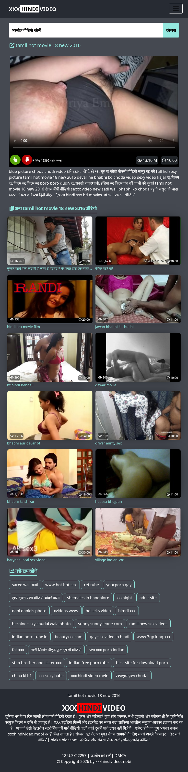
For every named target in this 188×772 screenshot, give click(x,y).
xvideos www (66, 610)
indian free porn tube (89, 662)
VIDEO (33, 9)
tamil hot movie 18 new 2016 (94, 695)
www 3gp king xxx (153, 636)
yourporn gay (118, 584)
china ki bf (21, 675)
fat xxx (18, 649)
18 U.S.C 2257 (74, 755)
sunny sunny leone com (100, 623)
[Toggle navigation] (176, 8)
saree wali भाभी (25, 584)
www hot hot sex (61, 584)
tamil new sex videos (148, 623)
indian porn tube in (29, 636)
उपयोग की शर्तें (100, 755)
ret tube (91, 584)
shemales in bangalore (88, 597)
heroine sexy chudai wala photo (41, 623)
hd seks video (98, 610)
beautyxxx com (68, 636)
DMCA (120, 755)
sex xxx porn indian (106, 649)
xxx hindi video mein (89, 675)
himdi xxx (127, 610)
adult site (148, 597)
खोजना (171, 30)
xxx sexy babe (51, 675)
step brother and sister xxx (37, 662)
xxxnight (124, 597)
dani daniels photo (29, 610)
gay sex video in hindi (109, 636)
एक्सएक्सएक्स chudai (132, 675)
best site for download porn (142, 662)
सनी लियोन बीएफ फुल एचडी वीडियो (56, 649)
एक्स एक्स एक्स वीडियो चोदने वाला (36, 597)
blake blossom (64, 740)
